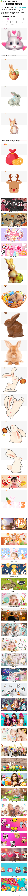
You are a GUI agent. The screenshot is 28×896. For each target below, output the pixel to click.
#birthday (16, 19)
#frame (8, 21)
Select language (16, 894)
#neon (7, 24)
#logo (21, 19)
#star (18, 21)
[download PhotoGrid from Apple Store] (18, 4)
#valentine (4, 19)
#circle (13, 21)
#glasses (23, 21)
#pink (3, 24)
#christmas (13, 24)
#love (10, 19)
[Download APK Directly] (10, 4)
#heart (3, 21)
